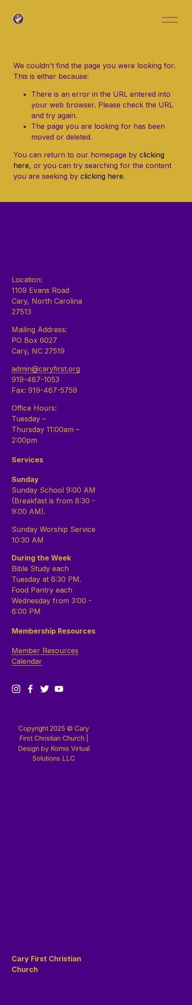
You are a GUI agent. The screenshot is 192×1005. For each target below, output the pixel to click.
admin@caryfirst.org (46, 368)
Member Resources (45, 650)
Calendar (27, 661)
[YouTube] (58, 688)
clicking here (101, 176)
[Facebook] (30, 688)
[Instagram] (16, 688)
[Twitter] (44, 688)
